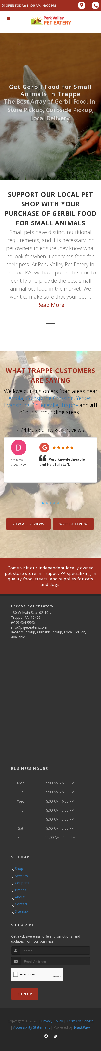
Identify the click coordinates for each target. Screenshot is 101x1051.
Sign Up (24, 994)
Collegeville (45, 404)
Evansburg (16, 404)
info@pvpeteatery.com (29, 627)
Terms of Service (80, 1021)
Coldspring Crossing (50, 398)
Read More (50, 304)
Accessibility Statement (31, 1027)
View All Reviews (28, 524)
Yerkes (83, 398)
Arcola (15, 398)
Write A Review (73, 524)
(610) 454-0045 (23, 622)
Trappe (69, 404)
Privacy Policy (52, 1021)
